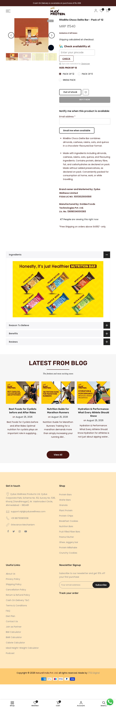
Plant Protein (65, 510)
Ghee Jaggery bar (68, 542)
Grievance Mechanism (23, 524)
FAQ (8, 610)
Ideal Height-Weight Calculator (22, 647)
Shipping (63, 39)
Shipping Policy (13, 584)
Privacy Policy (13, 579)
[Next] (52, 35)
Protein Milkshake (68, 547)
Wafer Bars (65, 499)
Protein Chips (66, 515)
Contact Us (12, 621)
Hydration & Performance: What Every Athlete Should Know (93, 412)
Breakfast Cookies (68, 521)
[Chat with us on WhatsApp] (110, 702)
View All (58, 454)
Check (66, 58)
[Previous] (11, 35)
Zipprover (85, 63)
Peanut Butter (66, 536)
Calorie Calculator (15, 642)
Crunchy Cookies (68, 552)
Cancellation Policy (16, 589)
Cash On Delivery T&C (17, 600)
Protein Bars (65, 494)
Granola (63, 505)
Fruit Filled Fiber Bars (69, 531)
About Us (10, 573)
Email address (67, 116)
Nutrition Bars (66, 526)
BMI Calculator (13, 632)
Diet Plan (10, 616)
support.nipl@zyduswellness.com (28, 511)
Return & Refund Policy (18, 594)
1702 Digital (94, 672)
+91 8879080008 (19, 518)
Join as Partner (13, 626)
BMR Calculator (14, 637)
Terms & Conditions (16, 605)
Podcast (10, 653)
